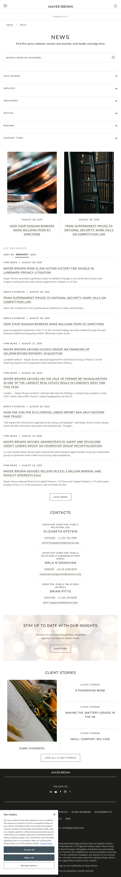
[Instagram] (65, 791)
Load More (60, 497)
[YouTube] (56, 791)
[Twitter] (70, 791)
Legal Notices (68, 860)
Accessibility (103, 812)
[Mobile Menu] (5, 6)
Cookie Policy (46, 843)
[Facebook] (60, 791)
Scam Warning (81, 812)
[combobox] (60, 57)
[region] (29, 842)
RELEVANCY (22, 254)
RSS (68, 818)
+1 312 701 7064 (67, 537)
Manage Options (29, 865)
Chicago (49, 537)
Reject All (29, 857)
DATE (33, 254)
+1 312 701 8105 (67, 597)
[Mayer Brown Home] (60, 6)
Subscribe (60, 648)
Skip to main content (14, 2)
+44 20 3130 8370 (67, 569)
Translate (59, 16)
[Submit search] (113, 57)
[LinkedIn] (51, 791)
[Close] (54, 814)
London (49, 569)
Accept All (29, 849)
